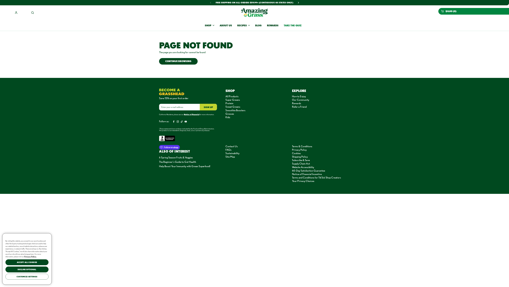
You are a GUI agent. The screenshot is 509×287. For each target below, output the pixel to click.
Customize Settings (27, 277)
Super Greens (232, 99)
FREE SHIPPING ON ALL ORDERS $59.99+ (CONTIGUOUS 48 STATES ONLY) (254, 3)
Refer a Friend (299, 106)
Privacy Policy (299, 149)
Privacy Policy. (30, 257)
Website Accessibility (303, 167)
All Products (231, 96)
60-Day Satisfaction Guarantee (308, 170)
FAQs (228, 149)
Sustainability (232, 153)
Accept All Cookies (27, 262)
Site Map (230, 156)
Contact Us (231, 146)
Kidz (227, 117)
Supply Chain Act (301, 163)
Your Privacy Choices (303, 181)
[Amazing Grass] (254, 12)
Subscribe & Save (301, 160)
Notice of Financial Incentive (307, 174)
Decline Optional (27, 269)
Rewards (296, 103)
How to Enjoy (299, 96)
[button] (473, 11)
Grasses (229, 113)
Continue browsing (178, 61)
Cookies (296, 153)
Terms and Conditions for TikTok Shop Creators (316, 177)
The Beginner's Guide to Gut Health (177, 161)
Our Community (300, 99)
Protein (229, 103)
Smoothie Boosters (235, 110)
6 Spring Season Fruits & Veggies (176, 157)
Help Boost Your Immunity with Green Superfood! (184, 166)
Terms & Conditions (302, 146)
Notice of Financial (191, 114)
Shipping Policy (300, 156)
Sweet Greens (232, 106)
